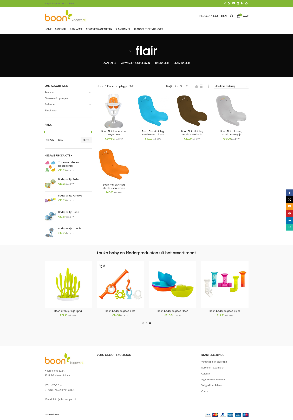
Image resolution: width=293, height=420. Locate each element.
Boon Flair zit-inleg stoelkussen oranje (114, 186)
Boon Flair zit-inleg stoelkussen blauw (153, 133)
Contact (205, 391)
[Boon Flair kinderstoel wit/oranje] (114, 111)
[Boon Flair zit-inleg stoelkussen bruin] (192, 111)
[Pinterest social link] (238, 3)
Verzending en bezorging (214, 362)
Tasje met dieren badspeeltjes (68, 164)
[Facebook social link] (225, 3)
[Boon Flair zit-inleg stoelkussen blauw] (153, 111)
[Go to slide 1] (143, 323)
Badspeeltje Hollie (68, 212)
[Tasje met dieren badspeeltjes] (50, 166)
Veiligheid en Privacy (212, 385)
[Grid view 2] (196, 86)
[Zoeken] (231, 16)
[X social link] (229, 3)
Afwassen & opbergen (56, 98)
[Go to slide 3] (150, 323)
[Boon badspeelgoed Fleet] (172, 284)
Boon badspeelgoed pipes (225, 311)
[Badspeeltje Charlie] (50, 232)
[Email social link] (233, 3)
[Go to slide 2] (146, 323)
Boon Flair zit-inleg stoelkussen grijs (231, 133)
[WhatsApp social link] (246, 3)
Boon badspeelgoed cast (120, 311)
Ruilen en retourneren (212, 368)
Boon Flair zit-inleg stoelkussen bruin (192, 133)
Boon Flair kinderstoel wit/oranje (113, 133)
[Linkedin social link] (242, 3)
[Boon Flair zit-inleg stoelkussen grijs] (231, 111)
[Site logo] (66, 16)
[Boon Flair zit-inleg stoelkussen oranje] (114, 165)
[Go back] (131, 51)
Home (100, 86)
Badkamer (50, 104)
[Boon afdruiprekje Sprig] (68, 284)
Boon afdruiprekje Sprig (68, 311)
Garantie (205, 374)
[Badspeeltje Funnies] (50, 199)
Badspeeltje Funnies (70, 195)
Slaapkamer (51, 111)
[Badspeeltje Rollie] (50, 183)
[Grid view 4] (207, 86)
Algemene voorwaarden (213, 379)
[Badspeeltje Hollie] (50, 216)
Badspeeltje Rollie (68, 179)
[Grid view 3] (201, 86)
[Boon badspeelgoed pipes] (225, 284)
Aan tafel (49, 92)
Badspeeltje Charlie (69, 228)
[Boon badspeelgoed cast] (120, 284)
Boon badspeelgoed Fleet (173, 311)
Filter (86, 140)
